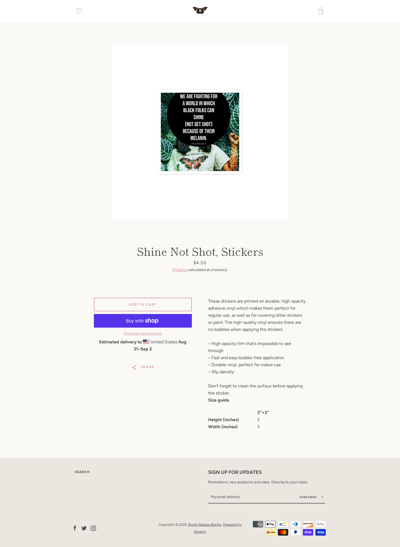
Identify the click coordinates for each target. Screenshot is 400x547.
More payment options (143, 333)
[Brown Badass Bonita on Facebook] (75, 527)
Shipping (179, 270)
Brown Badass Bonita (204, 525)
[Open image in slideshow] (200, 131)
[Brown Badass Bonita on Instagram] (93, 527)
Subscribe (309, 497)
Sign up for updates (235, 472)
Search (82, 472)
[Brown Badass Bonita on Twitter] (84, 527)
